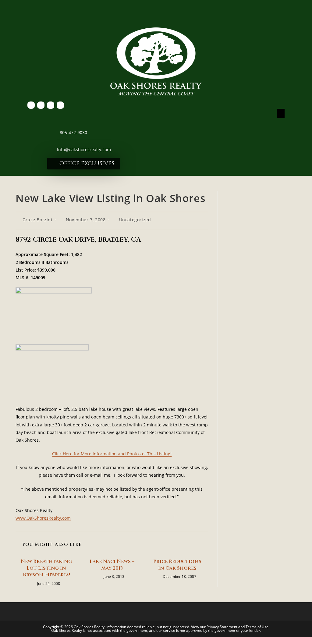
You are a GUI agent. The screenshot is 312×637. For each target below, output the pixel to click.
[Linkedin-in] (50, 105)
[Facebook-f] (31, 105)
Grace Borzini (37, 219)
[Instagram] (60, 105)
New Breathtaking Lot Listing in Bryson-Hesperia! (46, 568)
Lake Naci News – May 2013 (112, 564)
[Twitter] (40, 105)
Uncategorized (135, 219)
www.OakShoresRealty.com (43, 518)
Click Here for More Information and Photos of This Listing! (112, 454)
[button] (281, 113)
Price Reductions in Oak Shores (177, 564)
